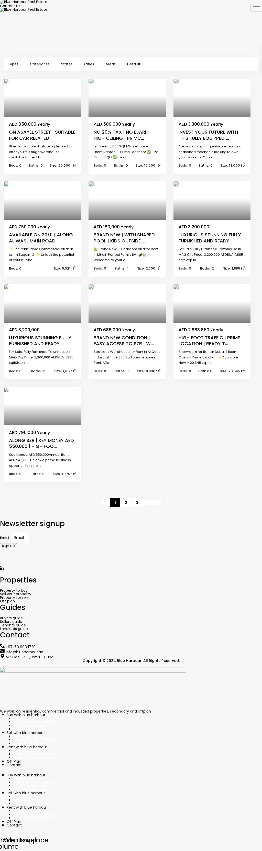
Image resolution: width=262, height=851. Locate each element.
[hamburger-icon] (256, 7)
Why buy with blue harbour (37, 722)
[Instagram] (131, 550)
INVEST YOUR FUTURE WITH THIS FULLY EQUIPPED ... (208, 135)
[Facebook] (131, 559)
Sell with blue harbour (26, 732)
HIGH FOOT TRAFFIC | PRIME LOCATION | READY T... (209, 340)
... (43, 157)
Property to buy (27, 718)
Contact (14, 764)
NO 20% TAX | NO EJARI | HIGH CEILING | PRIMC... (121, 135)
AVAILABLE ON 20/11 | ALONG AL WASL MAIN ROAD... (41, 237)
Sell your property (29, 736)
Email (4, 538)
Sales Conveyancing (31, 725)
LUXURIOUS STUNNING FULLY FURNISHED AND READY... (210, 237)
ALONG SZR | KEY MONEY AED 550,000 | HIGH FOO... (41, 443)
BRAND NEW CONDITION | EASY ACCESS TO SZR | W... (124, 340)
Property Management (33, 757)
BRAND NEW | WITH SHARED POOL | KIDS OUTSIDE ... (124, 237)
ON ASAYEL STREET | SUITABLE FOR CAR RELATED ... (42, 135)
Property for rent (28, 750)
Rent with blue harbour (27, 747)
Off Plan (14, 761)
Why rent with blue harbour (37, 754)
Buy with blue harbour (26, 714)
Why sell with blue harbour (36, 739)
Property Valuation (29, 729)
